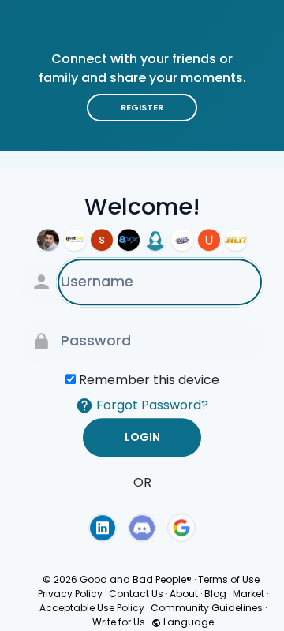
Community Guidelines (207, 607)
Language (187, 622)
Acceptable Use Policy (91, 607)
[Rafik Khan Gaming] (48, 240)
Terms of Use (229, 579)
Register (142, 107)
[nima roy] (155, 240)
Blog (215, 593)
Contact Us (136, 593)
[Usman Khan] (209, 240)
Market (248, 593)
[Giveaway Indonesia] (182, 240)
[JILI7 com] (236, 240)
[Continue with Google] (181, 527)
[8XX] (129, 240)
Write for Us (118, 622)
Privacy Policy (70, 593)
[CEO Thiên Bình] (102, 240)
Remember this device (149, 380)
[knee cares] (75, 240)
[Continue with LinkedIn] (102, 527)
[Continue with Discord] (142, 527)
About (184, 593)
